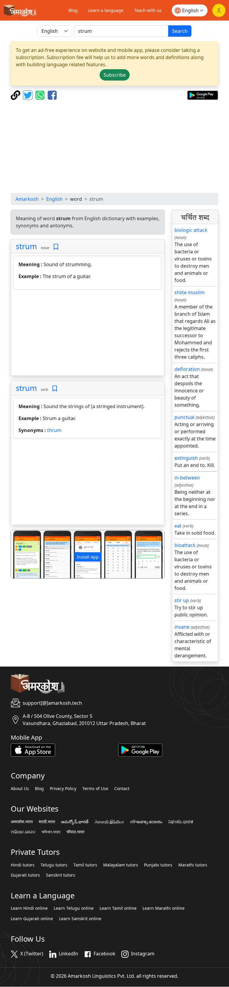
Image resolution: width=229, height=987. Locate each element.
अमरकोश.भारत (22, 822)
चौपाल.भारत (75, 832)
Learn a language (105, 10)
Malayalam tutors (120, 865)
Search (180, 31)
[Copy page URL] (16, 94)
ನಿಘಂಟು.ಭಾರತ (180, 822)
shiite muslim (189, 292)
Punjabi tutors (158, 865)
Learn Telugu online (74, 908)
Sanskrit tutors (60, 875)
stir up (181, 600)
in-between (187, 477)
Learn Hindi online (29, 908)
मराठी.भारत (47, 822)
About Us (20, 788)
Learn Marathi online (164, 908)
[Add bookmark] (56, 247)
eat (178, 525)
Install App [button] (88, 557)
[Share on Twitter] (28, 94)
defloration (187, 369)
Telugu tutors (54, 865)
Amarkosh (27, 199)
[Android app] (140, 750)
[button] (22, 554)
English (54, 199)
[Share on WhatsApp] (40, 94)
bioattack (185, 545)
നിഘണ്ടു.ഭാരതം (146, 822)
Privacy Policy (63, 788)
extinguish (186, 458)
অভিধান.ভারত (51, 832)
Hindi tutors (23, 865)
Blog (73, 10)
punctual (184, 417)
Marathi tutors (192, 865)
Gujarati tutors (25, 875)
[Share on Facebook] (52, 94)
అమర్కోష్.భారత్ (75, 822)
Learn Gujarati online (32, 918)
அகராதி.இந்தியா (109, 822)
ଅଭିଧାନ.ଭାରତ (23, 832)
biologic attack (191, 230)
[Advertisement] (114, 146)
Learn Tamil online (118, 908)
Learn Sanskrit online (80, 918)
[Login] (218, 10)
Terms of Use (95, 788)
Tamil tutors (85, 865)
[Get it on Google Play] (202, 94)
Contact (121, 788)
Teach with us (148, 10)
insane (181, 627)
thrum (54, 430)
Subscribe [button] (114, 75)
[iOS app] (33, 750)
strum (26, 246)
